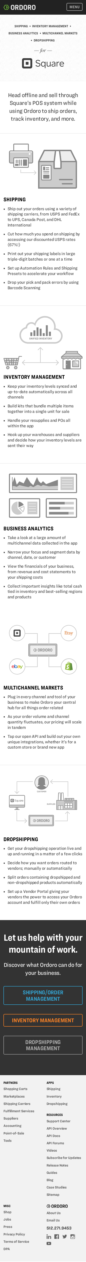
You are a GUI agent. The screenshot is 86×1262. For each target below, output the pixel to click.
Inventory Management (50, 26)
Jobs (7, 1219)
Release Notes (58, 1165)
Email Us (53, 1220)
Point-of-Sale (13, 1133)
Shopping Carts (15, 1089)
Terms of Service (16, 1241)
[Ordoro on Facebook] (57, 1237)
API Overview (57, 1128)
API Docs (53, 1136)
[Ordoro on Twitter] (65, 1237)
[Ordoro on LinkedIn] (49, 1237)
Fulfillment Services (18, 1111)
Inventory (54, 1096)
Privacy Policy (14, 1234)
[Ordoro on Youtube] (49, 1244)
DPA (6, 1249)
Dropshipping (44, 40)
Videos (52, 1150)
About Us (54, 1213)
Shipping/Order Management (43, 995)
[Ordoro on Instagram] (73, 1237)
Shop (7, 1212)
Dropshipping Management (43, 1045)
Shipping (21, 26)
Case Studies (57, 1187)
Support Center (58, 1121)
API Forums (55, 1143)
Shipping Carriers (17, 1104)
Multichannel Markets (60, 33)
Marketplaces (14, 1096)
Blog (50, 1180)
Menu (74, 7)
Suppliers (10, 1118)
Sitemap (53, 1195)
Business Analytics (23, 33)
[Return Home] (19, 7)
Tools (7, 1140)
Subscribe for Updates (64, 1158)
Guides (52, 1173)
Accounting (12, 1126)
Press (7, 1227)
